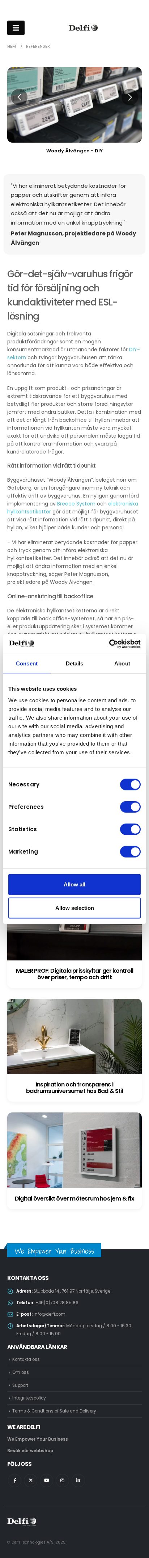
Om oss (20, 1372)
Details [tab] (75, 663)
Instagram (62, 1480)
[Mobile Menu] (16, 28)
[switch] (130, 806)
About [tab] (122, 663)
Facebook (14, 1480)
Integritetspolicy (29, 1398)
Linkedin (78, 1480)
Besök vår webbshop (30, 1451)
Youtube (46, 1480)
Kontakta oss (26, 1359)
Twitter (30, 1480)
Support (20, 1385)
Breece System (76, 503)
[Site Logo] (83, 28)
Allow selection (74, 908)
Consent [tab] (27, 663)
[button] (19, 97)
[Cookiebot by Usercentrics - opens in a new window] (109, 643)
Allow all (74, 884)
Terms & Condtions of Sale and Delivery (54, 1411)
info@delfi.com (49, 1314)
